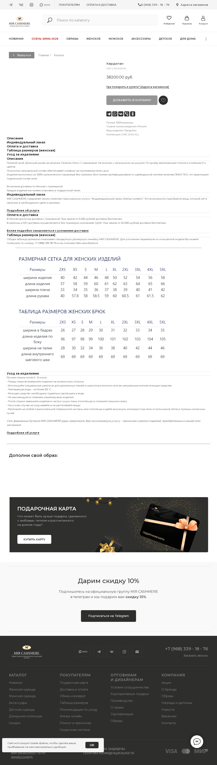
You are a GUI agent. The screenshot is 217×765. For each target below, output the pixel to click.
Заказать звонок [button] (195, 655)
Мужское (116, 38)
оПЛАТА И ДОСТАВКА (101, 4)
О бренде (169, 689)
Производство (122, 701)
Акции (166, 683)
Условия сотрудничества (130, 687)
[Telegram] (108, 113)
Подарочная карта (74, 683)
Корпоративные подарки (130, 694)
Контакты (168, 723)
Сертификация (122, 714)
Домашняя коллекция (25, 716)
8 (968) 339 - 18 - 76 (155, 4)
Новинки (16, 38)
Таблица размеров (74, 703)
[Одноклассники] (132, 113)
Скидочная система (75, 730)
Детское (165, 38)
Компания (173, 675)
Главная (44, 55)
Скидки (14, 723)
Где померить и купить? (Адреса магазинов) (137, 86)
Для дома (188, 38)
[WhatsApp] (114, 113)
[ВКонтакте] (120, 113)
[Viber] (126, 113)
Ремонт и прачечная (75, 723)
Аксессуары (141, 38)
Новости (168, 710)
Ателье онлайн (71, 716)
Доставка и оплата (74, 689)
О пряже (117, 707)
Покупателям (69, 4)
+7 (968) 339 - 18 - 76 (186, 648)
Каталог (59, 55)
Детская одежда (22, 710)
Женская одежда (22, 689)
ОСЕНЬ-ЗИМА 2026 (45, 38)
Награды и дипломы (176, 703)
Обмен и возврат (73, 696)
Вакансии (168, 716)
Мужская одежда (22, 696)
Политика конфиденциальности (108, 753)
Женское (93, 38)
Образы (72, 38)
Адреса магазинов (194, 4)
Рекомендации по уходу (78, 710)
